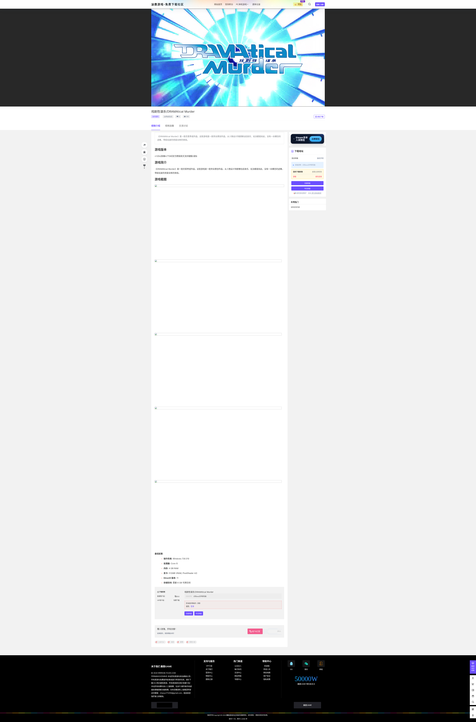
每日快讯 (238, 669)
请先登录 (318, 176)
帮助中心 (209, 676)
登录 (192, 606)
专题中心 (238, 679)
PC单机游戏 (241, 4)
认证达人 (238, 666)
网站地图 (266, 672)
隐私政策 (266, 679)
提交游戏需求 (316, 193)
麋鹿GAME (307, 705)
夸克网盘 (199, 613)
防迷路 (266, 666)
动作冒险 (155, 117)
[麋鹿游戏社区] (164, 705)
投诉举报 (295, 158)
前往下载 (320, 117)
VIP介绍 (209, 666)
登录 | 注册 (320, 4)
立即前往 (316, 139)
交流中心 (238, 672)
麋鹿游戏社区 (231, 715)
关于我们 (209, 669)
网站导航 (238, 676)
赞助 (299, 4)
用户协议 (266, 676)
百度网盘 (189, 613)
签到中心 (209, 672)
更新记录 (209, 679)
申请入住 (266, 669)
